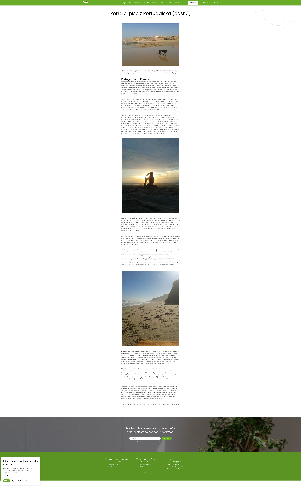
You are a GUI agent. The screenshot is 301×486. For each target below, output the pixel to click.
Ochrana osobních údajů (175, 466)
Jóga (124, 3)
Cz (214, 2)
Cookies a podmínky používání (176, 469)
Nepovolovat (15, 480)
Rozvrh (110, 467)
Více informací (7, 476)
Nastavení (23, 480)
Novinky (169, 459)
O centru (161, 3)
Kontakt (176, 3)
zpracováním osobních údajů (157, 442)
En (217, 2)
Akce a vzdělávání (135, 3)
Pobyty (146, 3)
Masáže (153, 3)
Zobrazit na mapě (113, 464)
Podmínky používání (173, 464)
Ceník (169, 3)
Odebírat (167, 438)
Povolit (6, 481)
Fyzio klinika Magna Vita (174, 462)
